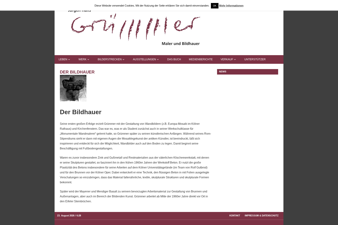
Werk (82, 59)
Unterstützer (255, 59)
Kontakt (234, 215)
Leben (63, 59)
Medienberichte (201, 59)
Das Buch (174, 59)
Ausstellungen (144, 59)
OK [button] (214, 5)
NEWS (222, 71)
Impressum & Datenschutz (261, 215)
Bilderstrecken (110, 59)
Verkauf (227, 59)
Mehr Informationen (231, 5)
